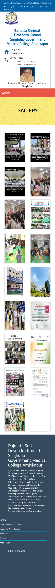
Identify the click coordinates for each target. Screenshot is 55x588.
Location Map (19, 7)
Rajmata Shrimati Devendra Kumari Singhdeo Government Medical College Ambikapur (27, 37)
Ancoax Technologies (31, 511)
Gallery (27, 7)
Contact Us (35, 7)
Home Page (8, 7)
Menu (7, 92)
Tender (43, 7)
